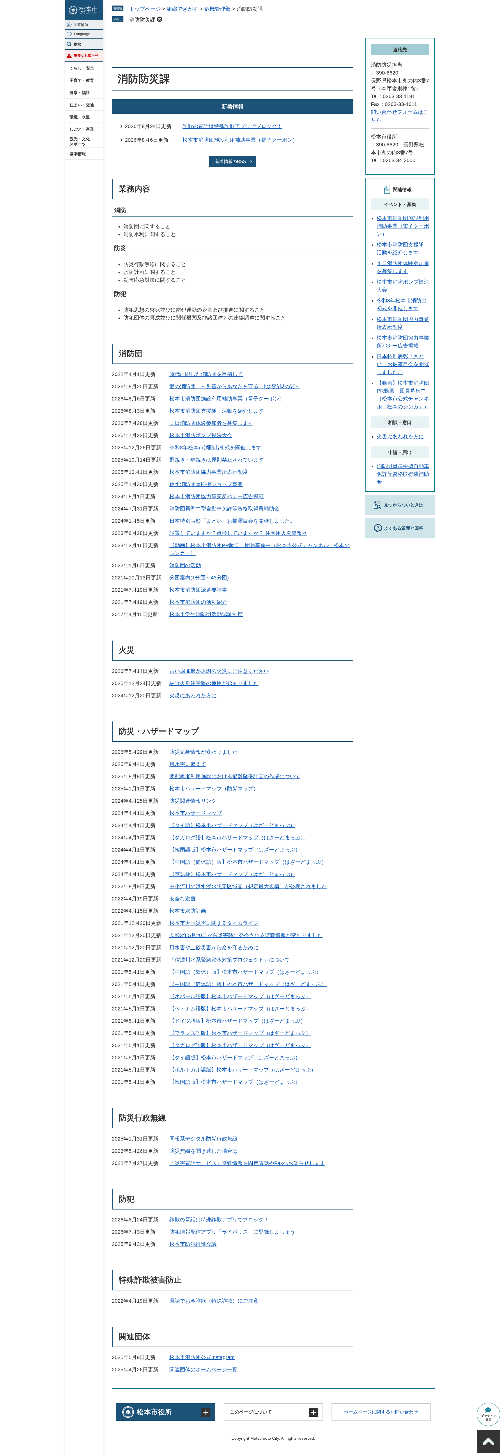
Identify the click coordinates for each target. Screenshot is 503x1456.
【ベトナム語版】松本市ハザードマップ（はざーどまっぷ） (240, 1009)
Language (82, 34)
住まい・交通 (82, 104)
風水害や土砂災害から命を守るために (213, 947)
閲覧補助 (81, 25)
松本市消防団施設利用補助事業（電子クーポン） (240, 140)
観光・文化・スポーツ (82, 141)
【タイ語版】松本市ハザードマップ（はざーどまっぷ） (234, 1057)
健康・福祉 (80, 92)
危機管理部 (217, 9)
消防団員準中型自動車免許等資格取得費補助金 (224, 509)
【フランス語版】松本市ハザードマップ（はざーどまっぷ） (240, 1033)
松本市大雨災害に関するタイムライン (213, 923)
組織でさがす (182, 9)
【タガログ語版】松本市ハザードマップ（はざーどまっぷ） (240, 1045)
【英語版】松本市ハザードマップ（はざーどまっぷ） (232, 874)
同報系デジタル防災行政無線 (203, 1139)
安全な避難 (182, 899)
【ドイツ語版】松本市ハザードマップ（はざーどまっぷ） (237, 1021)
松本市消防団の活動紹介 (198, 602)
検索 (77, 44)
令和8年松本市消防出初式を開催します (215, 448)
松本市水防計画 (187, 911)
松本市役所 (154, 1412)
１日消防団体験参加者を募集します (211, 423)
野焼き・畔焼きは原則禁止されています (216, 460)
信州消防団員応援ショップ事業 (206, 484)
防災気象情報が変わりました (203, 752)
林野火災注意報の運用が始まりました (213, 683)
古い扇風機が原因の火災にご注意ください (219, 671)
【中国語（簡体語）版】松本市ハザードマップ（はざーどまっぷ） (248, 862)
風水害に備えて (187, 764)
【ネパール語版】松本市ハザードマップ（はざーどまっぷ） (240, 996)
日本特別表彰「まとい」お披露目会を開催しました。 (232, 521)
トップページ (145, 9)
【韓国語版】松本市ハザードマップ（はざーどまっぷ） (234, 850)
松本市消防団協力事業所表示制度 (208, 472)
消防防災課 (142, 20)
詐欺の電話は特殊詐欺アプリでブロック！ (232, 126)
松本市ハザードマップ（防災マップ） (213, 789)
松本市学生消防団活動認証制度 (206, 614)
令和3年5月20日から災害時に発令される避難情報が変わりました (246, 935)
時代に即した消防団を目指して (206, 374)
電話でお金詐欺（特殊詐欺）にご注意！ (216, 1301)
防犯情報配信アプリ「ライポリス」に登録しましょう (232, 1232)
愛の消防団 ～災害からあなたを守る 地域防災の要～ (234, 386)
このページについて (251, 1411)
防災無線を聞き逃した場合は (203, 1151)
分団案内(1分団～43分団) (199, 578)
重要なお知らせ (86, 56)
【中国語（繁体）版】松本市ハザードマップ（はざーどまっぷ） (245, 972)
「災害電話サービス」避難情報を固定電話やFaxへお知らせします (247, 1163)
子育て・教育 (82, 80)
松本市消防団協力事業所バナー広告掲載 (216, 496)
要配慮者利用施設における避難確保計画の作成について (234, 776)
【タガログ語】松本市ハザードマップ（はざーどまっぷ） (237, 837)
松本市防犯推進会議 (193, 1244)
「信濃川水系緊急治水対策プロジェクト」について (229, 960)
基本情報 (78, 153)
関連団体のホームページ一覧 (203, 1369)
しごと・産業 (82, 129)
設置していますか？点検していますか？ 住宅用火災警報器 (238, 533)
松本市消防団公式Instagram (202, 1357)
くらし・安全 (82, 68)
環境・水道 (80, 117)
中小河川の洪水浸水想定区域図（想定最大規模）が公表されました (248, 886)
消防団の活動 (185, 565)
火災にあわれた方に (193, 695)
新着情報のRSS (230, 161)
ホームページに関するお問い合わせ (381, 1411)
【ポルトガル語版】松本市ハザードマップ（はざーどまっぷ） (242, 1070)
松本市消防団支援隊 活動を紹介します (216, 411)
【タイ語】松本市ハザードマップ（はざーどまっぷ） (232, 825)
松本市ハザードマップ (195, 813)
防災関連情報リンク (193, 801)
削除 (159, 19)
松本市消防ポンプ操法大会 (200, 435)
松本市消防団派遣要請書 (198, 590)
